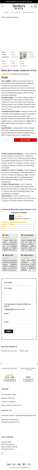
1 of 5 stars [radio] (5, 285)
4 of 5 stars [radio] (19, 285)
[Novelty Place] (19, 6)
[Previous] (1, 367)
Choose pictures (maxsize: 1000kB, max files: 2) (17, 305)
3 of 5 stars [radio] (12, 285)
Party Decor (16, 12)
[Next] (36, 367)
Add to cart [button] (28, 380)
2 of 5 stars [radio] (8, 285)
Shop (6, 12)
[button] (2, 6)
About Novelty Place (8, 395)
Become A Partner (8, 398)
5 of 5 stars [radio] (27, 285)
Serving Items (28, 12)
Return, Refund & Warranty (11, 405)
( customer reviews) (20, 74)
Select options (9, 380)
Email (6, 322)
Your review (8, 288)
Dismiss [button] (29, 2)
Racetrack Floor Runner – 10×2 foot (28, 369)
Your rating (8, 282)
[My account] (32, 6)
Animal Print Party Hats (10, 368)
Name (6, 313)
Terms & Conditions (8, 402)
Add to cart (25, 140)
